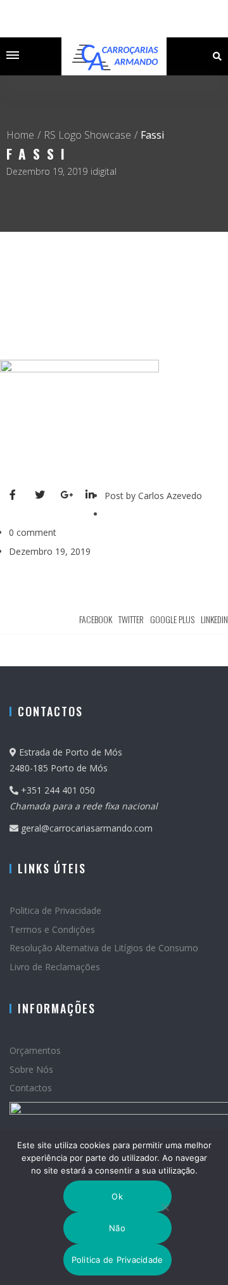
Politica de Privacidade (55, 910)
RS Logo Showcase (87, 135)
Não (117, 1228)
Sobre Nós (31, 1069)
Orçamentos (35, 1050)
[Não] (164, 1207)
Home (20, 135)
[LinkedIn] (95, 495)
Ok (117, 1196)
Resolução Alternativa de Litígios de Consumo (104, 948)
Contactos (31, 1088)
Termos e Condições (52, 929)
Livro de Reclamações (55, 967)
